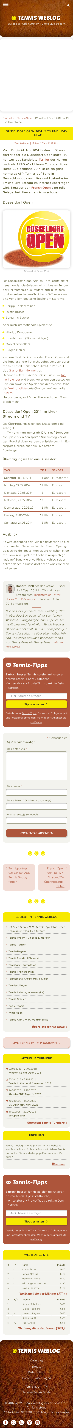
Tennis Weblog (39, 17)
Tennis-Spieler (17, 998)
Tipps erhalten (34, 704)
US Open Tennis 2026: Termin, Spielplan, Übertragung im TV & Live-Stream (37, 928)
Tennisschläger (18, 985)
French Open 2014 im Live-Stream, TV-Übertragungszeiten (54, 877)
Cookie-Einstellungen (36, 1378)
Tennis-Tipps (29, 713)
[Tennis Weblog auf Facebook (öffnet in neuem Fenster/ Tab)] (5, 1422)
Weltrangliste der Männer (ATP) (42, 1293)
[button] (6, 5)
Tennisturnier (42, 595)
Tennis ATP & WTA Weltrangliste (28, 1019)
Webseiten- (22, 814)
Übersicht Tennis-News (48, 1026)
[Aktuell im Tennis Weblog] (37, 1422)
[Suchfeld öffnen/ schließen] (68, 5)
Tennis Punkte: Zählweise (24, 958)
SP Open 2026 (17, 1115)
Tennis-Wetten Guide (37, 1392)
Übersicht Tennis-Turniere (46, 1122)
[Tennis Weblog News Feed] (21, 1422)
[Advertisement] (36, 75)
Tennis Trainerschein (21, 971)
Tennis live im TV (36, 1386)
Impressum (36, 1366)
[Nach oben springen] (67, 1422)
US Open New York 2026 (23, 1104)
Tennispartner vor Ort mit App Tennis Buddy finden (19, 875)
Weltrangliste (17, 388)
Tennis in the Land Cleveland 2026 (30, 1083)
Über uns (58, 1164)
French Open (41, 187)
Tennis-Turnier (17, 944)
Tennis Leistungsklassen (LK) (26, 992)
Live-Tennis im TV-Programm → (36, 1042)
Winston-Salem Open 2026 (25, 1072)
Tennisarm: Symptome (22, 964)
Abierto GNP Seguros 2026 (25, 1094)
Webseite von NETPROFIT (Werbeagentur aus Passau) (36, 1411)
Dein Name (14, 786)
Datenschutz (36, 1372)
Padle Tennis (16, 1005)
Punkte (7, 393)
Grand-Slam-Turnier (22, 370)
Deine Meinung (17, 748)
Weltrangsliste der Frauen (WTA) (41, 1328)
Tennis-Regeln (17, 951)
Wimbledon (16, 1012)
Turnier (44, 159)
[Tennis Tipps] (29, 1422)
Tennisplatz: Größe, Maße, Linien (28, 978)
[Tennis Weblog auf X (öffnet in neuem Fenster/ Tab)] (13, 1422)
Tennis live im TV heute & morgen (29, 937)
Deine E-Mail (29, 800)
